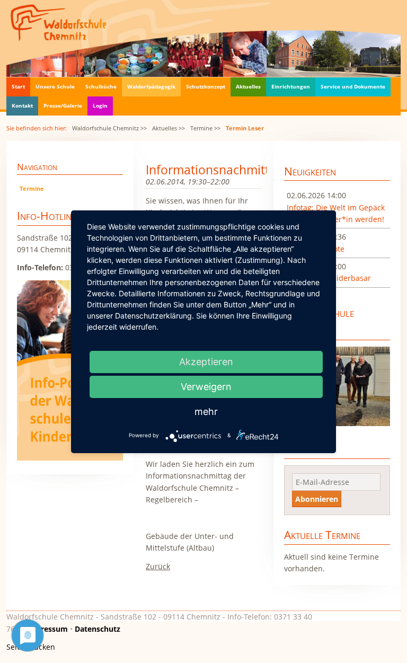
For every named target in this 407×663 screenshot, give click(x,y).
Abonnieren (316, 499)
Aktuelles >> (168, 128)
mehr (206, 411)
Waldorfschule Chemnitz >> (109, 128)
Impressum (47, 629)
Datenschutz (97, 629)
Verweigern (206, 386)
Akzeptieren (206, 361)
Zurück (158, 566)
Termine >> (205, 128)
